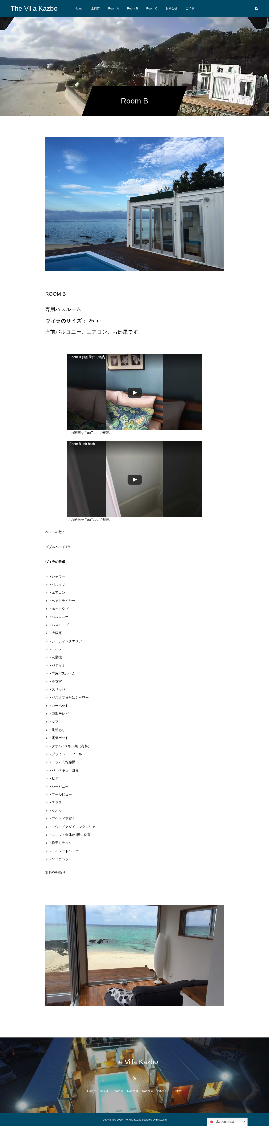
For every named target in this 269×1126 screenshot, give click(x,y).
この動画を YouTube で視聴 (88, 433)
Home (79, 8)
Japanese (224, 1121)
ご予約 (190, 8)
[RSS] (256, 8)
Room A (113, 8)
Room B (132, 8)
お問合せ (171, 8)
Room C (151, 8)
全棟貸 (95, 8)
